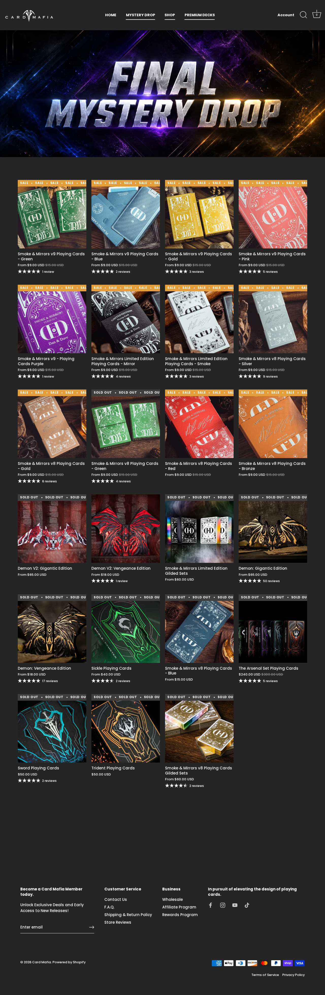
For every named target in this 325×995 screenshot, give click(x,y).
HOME (110, 15)
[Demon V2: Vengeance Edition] (125, 528)
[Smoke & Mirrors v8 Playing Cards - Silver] (273, 319)
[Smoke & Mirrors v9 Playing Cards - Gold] (199, 214)
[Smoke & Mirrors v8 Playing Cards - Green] (125, 424)
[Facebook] (210, 904)
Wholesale (172, 899)
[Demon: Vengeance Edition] (52, 628)
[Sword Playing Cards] (52, 728)
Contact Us (115, 899)
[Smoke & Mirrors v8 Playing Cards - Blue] (199, 628)
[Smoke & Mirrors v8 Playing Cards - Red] (199, 424)
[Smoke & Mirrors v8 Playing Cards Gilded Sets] (199, 728)
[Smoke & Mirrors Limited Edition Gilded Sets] (199, 528)
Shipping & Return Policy (128, 914)
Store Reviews (117, 922)
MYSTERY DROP (140, 15)
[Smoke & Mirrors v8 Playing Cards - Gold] (52, 424)
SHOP (170, 15)
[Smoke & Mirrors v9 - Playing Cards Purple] (52, 319)
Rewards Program (180, 914)
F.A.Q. (109, 907)
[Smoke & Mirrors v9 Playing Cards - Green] (52, 214)
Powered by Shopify (69, 962)
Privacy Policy (293, 975)
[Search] (303, 15)
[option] (162, 93)
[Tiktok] (247, 904)
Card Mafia (41, 962)
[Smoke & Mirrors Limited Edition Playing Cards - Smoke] (199, 319)
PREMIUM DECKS (200, 15)
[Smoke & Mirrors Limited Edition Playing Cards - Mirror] (125, 319)
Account (286, 15)
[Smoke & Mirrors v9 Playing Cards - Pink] (273, 214)
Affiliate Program (179, 907)
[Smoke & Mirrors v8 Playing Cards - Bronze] (273, 424)
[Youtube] (234, 904)
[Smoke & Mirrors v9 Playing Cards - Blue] (125, 214)
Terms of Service (265, 975)
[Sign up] (91, 927)
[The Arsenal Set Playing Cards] (273, 628)
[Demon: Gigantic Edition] (273, 528)
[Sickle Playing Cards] (125, 628)
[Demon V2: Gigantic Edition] (52, 528)
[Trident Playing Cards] (125, 728)
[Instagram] (222, 904)
